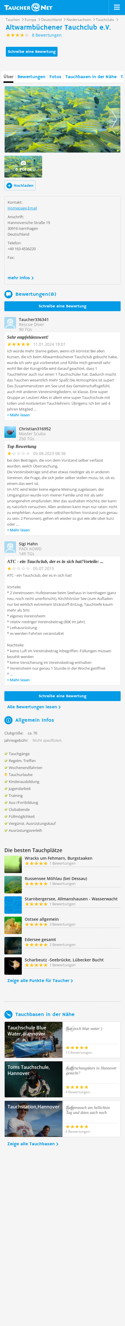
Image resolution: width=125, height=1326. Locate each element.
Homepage (17, 208)
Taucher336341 (34, 319)
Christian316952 (35, 428)
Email (32, 208)
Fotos (55, 77)
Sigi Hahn (28, 543)
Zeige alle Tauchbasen (31, 1144)
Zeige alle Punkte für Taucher (38, 981)
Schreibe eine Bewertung (32, 51)
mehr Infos (19, 278)
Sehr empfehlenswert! (28, 337)
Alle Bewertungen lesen (32, 707)
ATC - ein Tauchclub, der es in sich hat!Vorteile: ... (55, 561)
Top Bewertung (21, 446)
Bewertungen (31, 77)
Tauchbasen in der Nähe (91, 77)
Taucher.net (28, 7)
